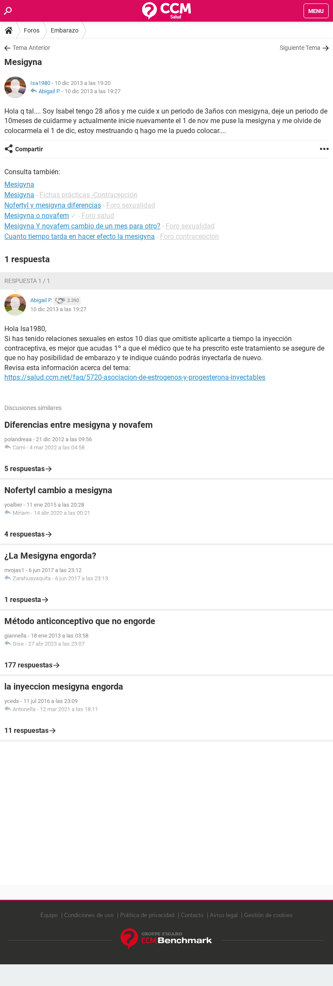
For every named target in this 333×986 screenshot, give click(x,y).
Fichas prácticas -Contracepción (88, 195)
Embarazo (64, 30)
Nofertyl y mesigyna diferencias (52, 205)
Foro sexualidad (130, 205)
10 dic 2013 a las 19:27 (93, 91)
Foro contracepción (189, 236)
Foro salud (98, 216)
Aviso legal (224, 915)
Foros (31, 30)
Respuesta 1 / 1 (27, 280)
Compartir (29, 149)
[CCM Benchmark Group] (166, 939)
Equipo (49, 915)
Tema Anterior (31, 47)
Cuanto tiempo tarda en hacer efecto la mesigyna (79, 236)
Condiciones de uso (89, 915)
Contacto (192, 915)
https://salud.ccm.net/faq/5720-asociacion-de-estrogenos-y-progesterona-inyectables (134, 377)
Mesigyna (19, 195)
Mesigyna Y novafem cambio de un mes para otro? (82, 226)
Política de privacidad (147, 915)
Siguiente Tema (300, 47)
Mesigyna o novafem (36, 216)
